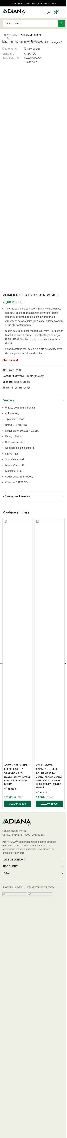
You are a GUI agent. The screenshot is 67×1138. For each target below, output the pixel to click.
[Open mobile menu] (63, 12)
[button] (5, 42)
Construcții (10, 781)
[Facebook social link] (12, 388)
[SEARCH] (61, 23)
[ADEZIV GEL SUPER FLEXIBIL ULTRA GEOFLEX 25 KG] (17, 641)
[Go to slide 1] (32, 41)
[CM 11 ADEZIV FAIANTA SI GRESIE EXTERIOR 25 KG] (49, 641)
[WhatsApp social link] (25, 388)
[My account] (49, 12)
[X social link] (16, 388)
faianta (18, 381)
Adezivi (17, 777)
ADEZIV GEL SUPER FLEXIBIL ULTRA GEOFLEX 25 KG (15, 769)
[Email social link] (20, 388)
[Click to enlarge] (8, 38)
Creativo (20, 376)
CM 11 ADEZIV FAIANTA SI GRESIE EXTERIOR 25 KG (47, 769)
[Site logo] (13, 11)
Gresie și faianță (31, 34)
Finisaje (8, 777)
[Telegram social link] (29, 388)
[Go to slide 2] (35, 41)
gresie (26, 381)
